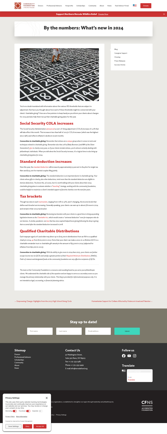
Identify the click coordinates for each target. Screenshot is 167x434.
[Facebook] (124, 356)
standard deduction (41, 167)
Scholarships (19, 360)
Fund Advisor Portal (122, 6)
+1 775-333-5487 (75, 361)
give (31, 148)
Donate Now (103, 14)
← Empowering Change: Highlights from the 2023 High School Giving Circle (43, 301)
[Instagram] (134, 356)
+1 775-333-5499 (77, 365)
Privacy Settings (61, 415)
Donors (17, 354)
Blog (116, 49)
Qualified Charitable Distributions (49, 231)
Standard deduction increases (46, 161)
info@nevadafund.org (79, 368)
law (48, 221)
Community (18, 362)
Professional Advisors (22, 357)
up (33, 240)
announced (50, 129)
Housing (117, 57)
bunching (56, 186)
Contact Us (72, 350)
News (16, 368)
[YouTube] (129, 356)
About (16, 365)
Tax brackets (31, 196)
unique (69, 141)
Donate (145, 6)
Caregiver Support (120, 53)
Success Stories (119, 65)
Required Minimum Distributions (78, 256)
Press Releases (119, 61)
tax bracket (43, 202)
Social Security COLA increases (46, 123)
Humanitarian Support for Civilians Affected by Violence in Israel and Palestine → (122, 301)
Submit (127, 331)
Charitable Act (42, 217)
